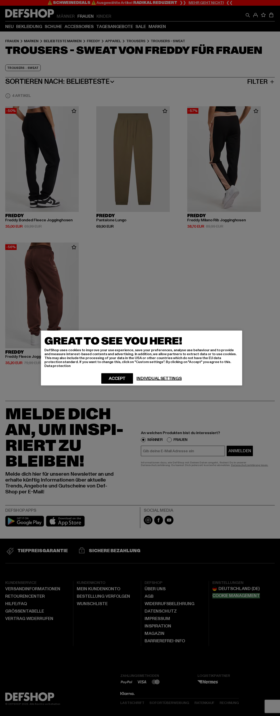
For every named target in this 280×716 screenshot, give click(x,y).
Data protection (57, 365)
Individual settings (159, 378)
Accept (117, 378)
